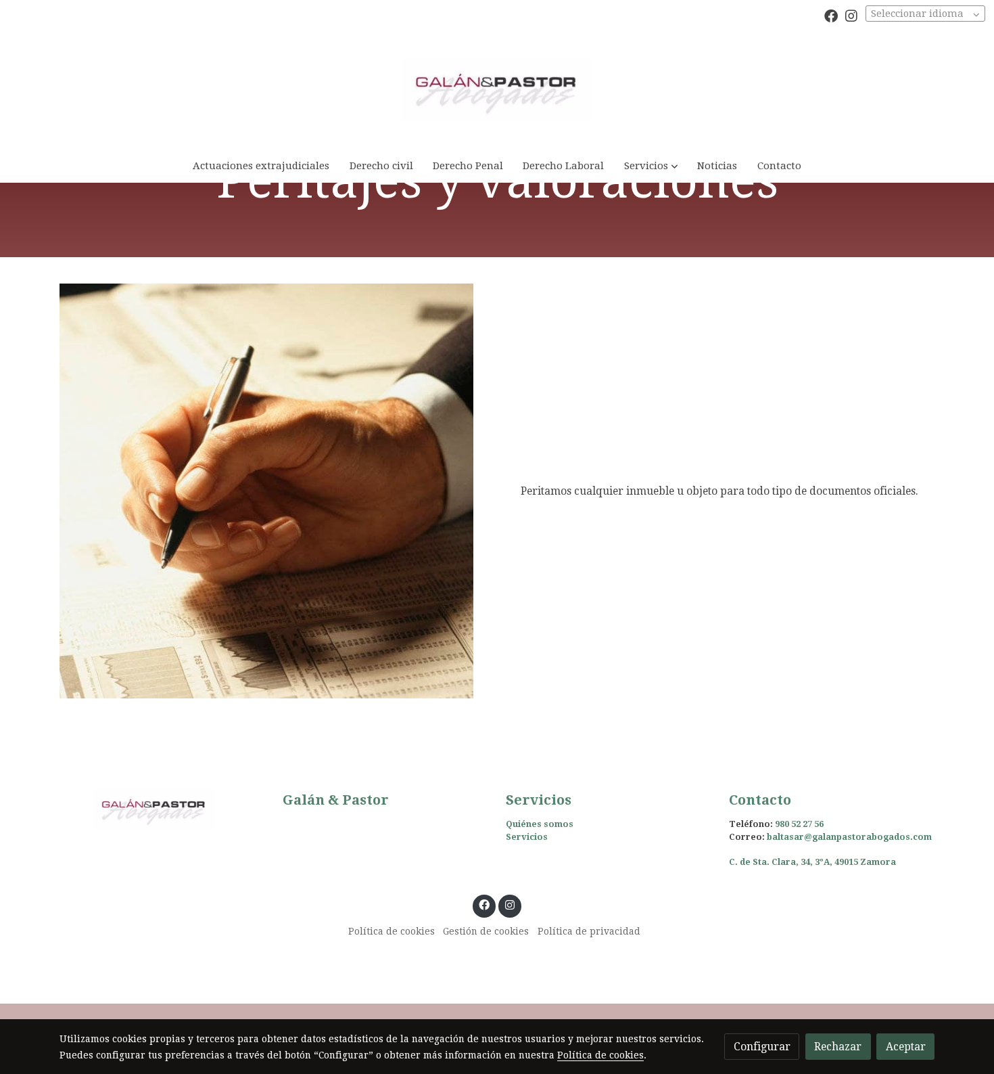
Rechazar (837, 1046)
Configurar (762, 1046)
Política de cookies (391, 931)
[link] (496, 90)
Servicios (527, 837)
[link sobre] (162, 809)
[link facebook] (831, 15)
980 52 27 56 (799, 824)
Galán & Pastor (336, 800)
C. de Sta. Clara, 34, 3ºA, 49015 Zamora (812, 862)
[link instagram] (851, 15)
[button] (651, 165)
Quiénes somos (539, 824)
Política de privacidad (589, 931)
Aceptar (906, 1046)
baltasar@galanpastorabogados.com (849, 837)
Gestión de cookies (486, 931)
